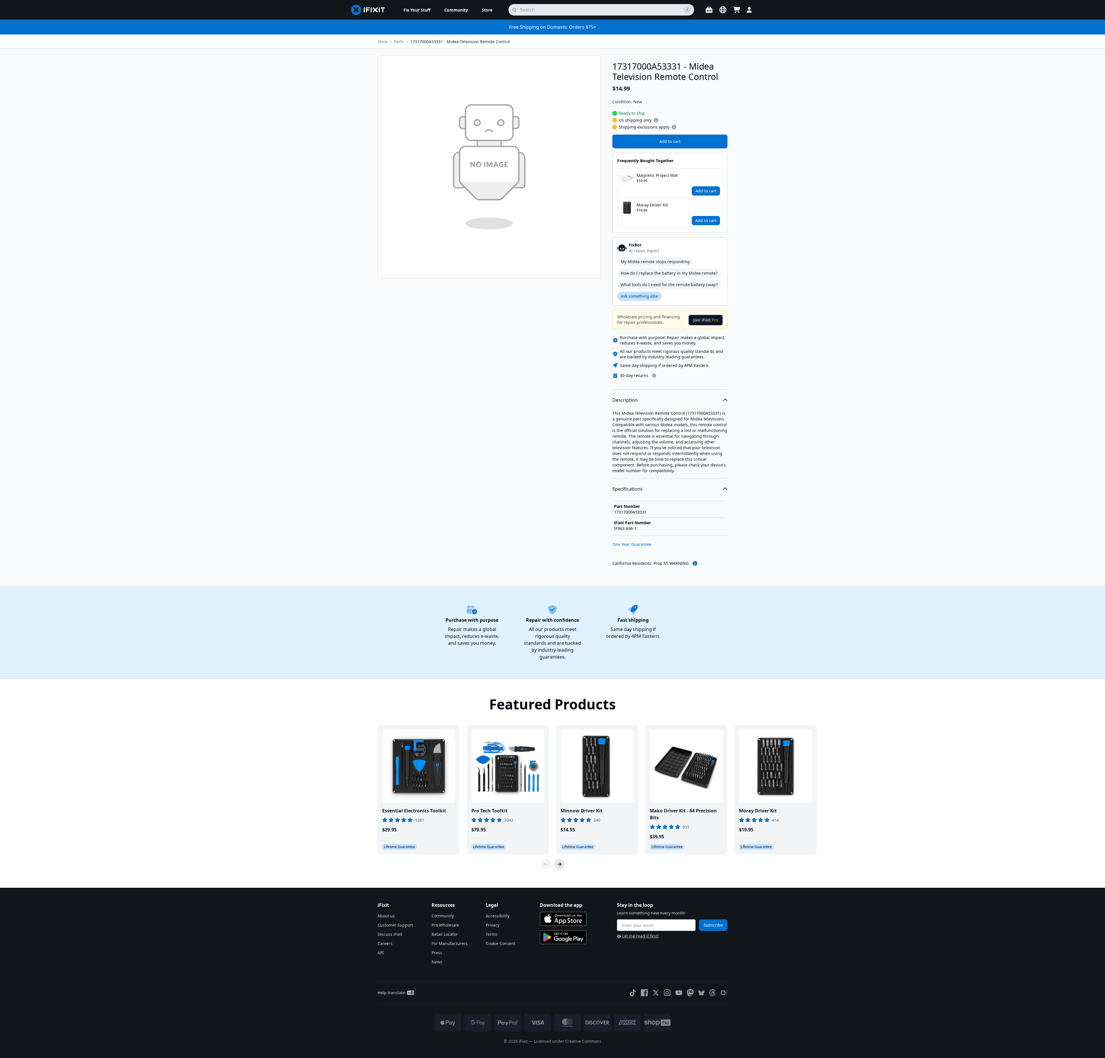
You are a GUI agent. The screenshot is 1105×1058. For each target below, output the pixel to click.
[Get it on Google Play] (563, 937)
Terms (492, 934)
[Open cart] (736, 10)
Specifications (627, 489)
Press (437, 952)
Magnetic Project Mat (657, 175)
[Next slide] (559, 864)
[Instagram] (667, 992)
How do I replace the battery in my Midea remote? (669, 273)
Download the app (561, 905)
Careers (385, 943)
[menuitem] (417, 10)
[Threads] (712, 992)
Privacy (492, 925)
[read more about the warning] (695, 563)
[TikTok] (632, 992)
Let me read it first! (640, 936)
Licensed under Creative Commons (567, 1041)
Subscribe (713, 925)
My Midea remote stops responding (655, 261)
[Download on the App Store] (563, 919)
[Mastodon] (690, 992)
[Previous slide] (545, 864)
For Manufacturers (450, 943)
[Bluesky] (701, 993)
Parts (399, 41)
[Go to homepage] (370, 10)
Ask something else (639, 296)
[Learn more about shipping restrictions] (656, 120)
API (381, 952)
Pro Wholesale (445, 925)
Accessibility (497, 916)
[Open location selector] (723, 10)
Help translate (391, 992)
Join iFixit (705, 320)
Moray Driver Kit (652, 205)
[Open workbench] (709, 10)
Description (625, 400)
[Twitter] (655, 992)
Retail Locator (445, 934)
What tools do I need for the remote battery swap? (669, 284)
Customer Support (395, 925)
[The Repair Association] (724, 992)
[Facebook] (644, 992)
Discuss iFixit (390, 934)
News (437, 962)
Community (443, 916)
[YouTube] (678, 992)
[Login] (749, 9)
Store (383, 41)
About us (386, 916)
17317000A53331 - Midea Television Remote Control (460, 41)
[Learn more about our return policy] (654, 375)
